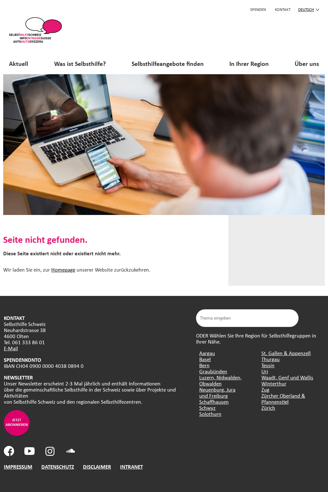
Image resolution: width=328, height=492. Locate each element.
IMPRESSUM (18, 467)
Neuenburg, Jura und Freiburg (217, 392)
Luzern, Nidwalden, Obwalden (220, 380)
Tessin (268, 365)
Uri (264, 371)
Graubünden (213, 371)
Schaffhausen (214, 401)
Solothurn (210, 413)
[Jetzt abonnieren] (16, 433)
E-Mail (11, 348)
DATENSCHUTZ (57, 467)
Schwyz (207, 407)
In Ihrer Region (249, 63)
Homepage (63, 269)
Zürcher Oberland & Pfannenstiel (283, 398)
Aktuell (18, 63)
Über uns (307, 63)
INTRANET (131, 467)
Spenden (258, 9)
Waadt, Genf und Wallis (287, 377)
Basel (205, 359)
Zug (265, 389)
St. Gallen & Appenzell (286, 353)
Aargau (207, 353)
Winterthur (273, 383)
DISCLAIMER (97, 467)
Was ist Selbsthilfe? (80, 63)
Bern (204, 365)
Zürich (268, 407)
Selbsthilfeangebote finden (168, 63)
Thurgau (270, 359)
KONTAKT (283, 9)
